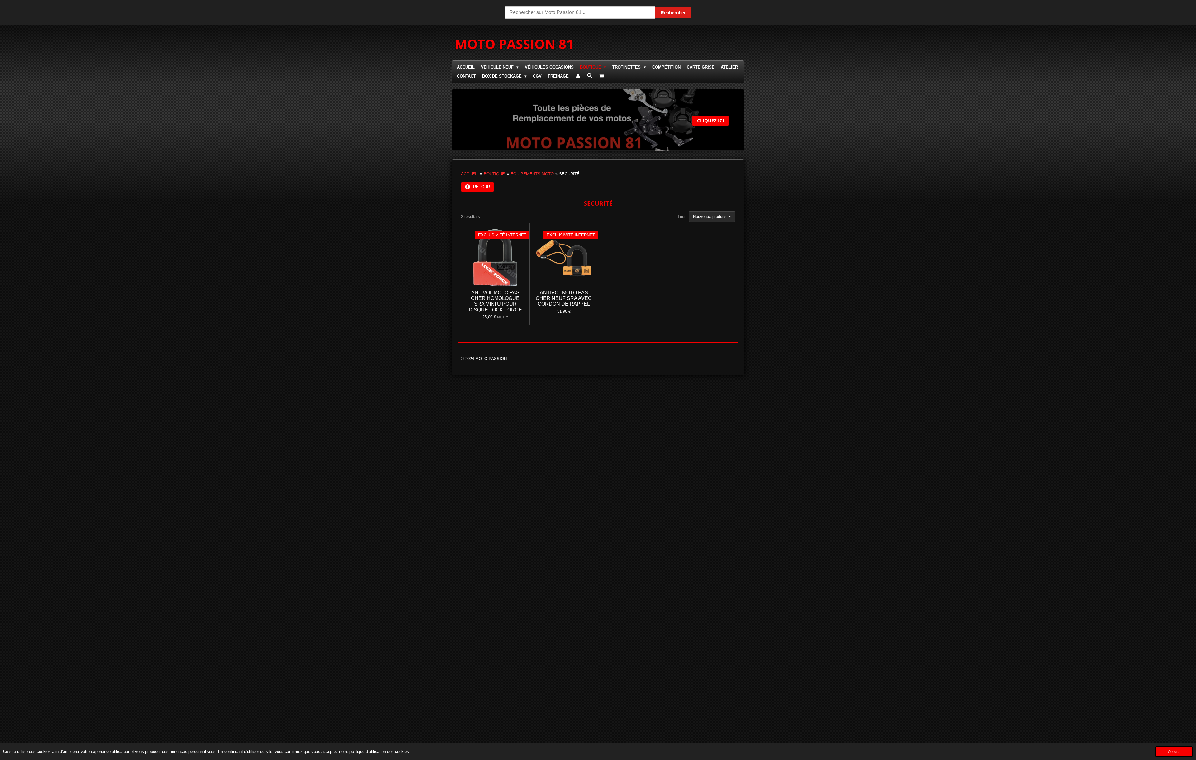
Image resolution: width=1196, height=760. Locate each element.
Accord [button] (1174, 751)
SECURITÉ (569, 174)
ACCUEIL (469, 174)
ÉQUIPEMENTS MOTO (532, 174)
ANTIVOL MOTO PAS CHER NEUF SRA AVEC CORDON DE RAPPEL (564, 298)
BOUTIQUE (494, 174)
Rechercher (673, 12)
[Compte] (578, 76)
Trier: (682, 216)
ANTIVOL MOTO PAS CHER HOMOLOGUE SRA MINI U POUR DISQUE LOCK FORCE (495, 301)
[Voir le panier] (602, 76)
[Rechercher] (590, 75)
